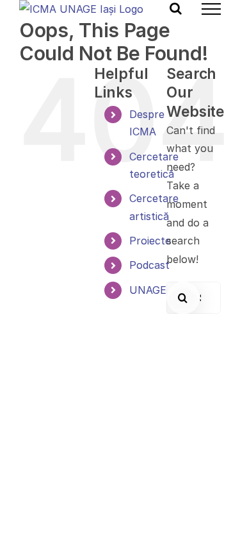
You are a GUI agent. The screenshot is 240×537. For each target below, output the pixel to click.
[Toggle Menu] (211, 9)
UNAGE (147, 290)
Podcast (149, 265)
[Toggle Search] (176, 8)
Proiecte (150, 240)
